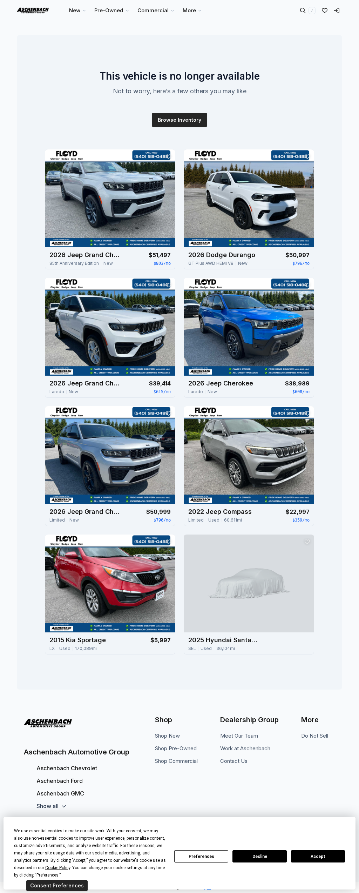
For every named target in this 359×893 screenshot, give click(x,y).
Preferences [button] (47, 875)
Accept (318, 856)
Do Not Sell (314, 735)
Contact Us (234, 761)
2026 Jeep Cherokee (220, 383)
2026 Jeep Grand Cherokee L (84, 254)
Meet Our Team (239, 735)
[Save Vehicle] (168, 156)
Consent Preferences (57, 885)
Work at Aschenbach (245, 748)
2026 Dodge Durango (221, 254)
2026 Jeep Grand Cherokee (84, 383)
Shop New (167, 735)
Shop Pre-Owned (176, 748)
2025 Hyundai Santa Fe (223, 640)
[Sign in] (336, 10)
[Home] (33, 10)
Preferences (201, 856)
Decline (259, 856)
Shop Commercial (176, 761)
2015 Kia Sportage (77, 640)
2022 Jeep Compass (220, 511)
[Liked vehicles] (324, 10)
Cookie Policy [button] (57, 867)
